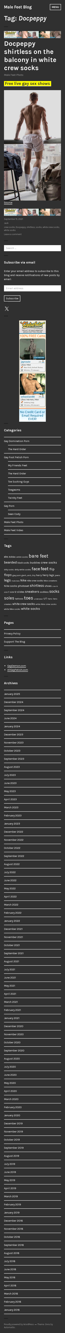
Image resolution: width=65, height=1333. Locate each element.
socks (39, 227)
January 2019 (12, 1212)
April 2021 (10, 993)
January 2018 (12, 1309)
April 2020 (10, 1091)
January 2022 (12, 920)
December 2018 (13, 1220)
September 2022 (14, 856)
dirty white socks (22, 569)
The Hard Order (17, 449)
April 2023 (10, 799)
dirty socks (9, 569)
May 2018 (9, 1277)
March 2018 (11, 1293)
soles (9, 598)
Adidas (12, 557)
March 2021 (11, 1001)
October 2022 (12, 848)
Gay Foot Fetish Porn (16, 457)
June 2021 (10, 977)
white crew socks (51, 227)
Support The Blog (14, 641)
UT (45, 598)
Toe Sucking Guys (18, 481)
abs (6, 556)
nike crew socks (35, 580)
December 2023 (13, 734)
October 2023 (12, 750)
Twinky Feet (15, 497)
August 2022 (12, 864)
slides (20, 591)
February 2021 (12, 1010)
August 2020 (12, 1058)
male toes (16, 581)
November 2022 (14, 839)
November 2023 (14, 742)
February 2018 (12, 1301)
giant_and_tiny (28, 575)
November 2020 (14, 1034)
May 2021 (9, 985)
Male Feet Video (13, 530)
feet (45, 568)
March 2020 (11, 1099)
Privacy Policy (12, 633)
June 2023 (10, 783)
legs (7, 580)
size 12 (13, 592)
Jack (6, 223)
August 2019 (11, 1155)
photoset (23, 585)
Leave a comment (13, 234)
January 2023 (12, 823)
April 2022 (10, 896)
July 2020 (10, 1066)
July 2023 (10, 775)
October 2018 (12, 1236)
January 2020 (12, 1115)
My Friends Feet (17, 465)
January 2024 (12, 726)
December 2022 (13, 831)
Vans (50, 599)
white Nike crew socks (46, 604)
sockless (44, 592)
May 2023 (10, 791)
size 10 (55, 586)
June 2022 (10, 880)
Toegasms (14, 489)
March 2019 (11, 1196)
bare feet (38, 556)
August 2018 (11, 1253)
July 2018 (9, 1261)
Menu (55, 7)
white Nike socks (12, 609)
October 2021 (12, 945)
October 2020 (12, 1042)
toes (28, 598)
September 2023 (14, 758)
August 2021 (11, 961)
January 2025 (12, 694)
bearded (10, 562)
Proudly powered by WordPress (19, 1324)
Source (8, 202)
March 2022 (11, 904)
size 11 (6, 592)
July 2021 (9, 969)
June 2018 (10, 1269)
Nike (23, 580)
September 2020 (14, 1050)
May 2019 (9, 1180)
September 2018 (14, 1245)
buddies (35, 562)
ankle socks (22, 557)
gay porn (16, 575)
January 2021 (12, 1018)
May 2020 (10, 1082)
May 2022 (10, 888)
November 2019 (13, 1131)
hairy (39, 575)
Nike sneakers (50, 580)
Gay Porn (9, 505)
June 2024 (10, 718)
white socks (10, 230)
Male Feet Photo (13, 74)
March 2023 (11, 807)
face (36, 568)
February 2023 (13, 815)
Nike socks (10, 585)
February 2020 (13, 1107)
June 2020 (10, 1074)
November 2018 (13, 1228)
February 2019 (12, 1204)
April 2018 (10, 1285)
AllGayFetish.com (17, 669)
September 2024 (14, 710)
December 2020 (13, 1026)
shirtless (31, 227)
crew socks (9, 227)
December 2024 (13, 702)
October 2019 (12, 1139)
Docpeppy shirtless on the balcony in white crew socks (30, 56)
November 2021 (13, 937)
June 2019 (10, 1172)
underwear (38, 599)
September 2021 (14, 953)
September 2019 (14, 1147)
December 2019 (13, 1123)
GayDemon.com (16, 665)
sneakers (32, 592)
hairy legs (48, 575)
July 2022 (10, 872)
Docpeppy (21, 227)
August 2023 (12, 766)
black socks (23, 562)
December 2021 (13, 929)
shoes (48, 585)
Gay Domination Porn (16, 441)
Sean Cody (14, 514)
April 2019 (10, 1188)
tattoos (19, 598)
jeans (57, 575)
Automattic (9, 1327)
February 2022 (13, 912)
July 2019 (9, 1164)
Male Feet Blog (18, 7)
